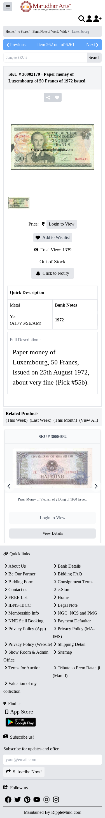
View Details (53, 533)
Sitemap (65, 652)
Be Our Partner (21, 574)
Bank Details (69, 566)
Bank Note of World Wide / (51, 32)
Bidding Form (20, 581)
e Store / (24, 32)
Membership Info (23, 613)
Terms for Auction (24, 667)
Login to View (61, 224)
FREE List (17, 597)
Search (94, 57)
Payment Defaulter (74, 620)
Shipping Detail (71, 644)
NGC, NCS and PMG (77, 613)
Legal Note (68, 605)
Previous (17, 44)
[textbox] (52, 367)
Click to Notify (56, 273)
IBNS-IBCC (19, 605)
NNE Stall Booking (25, 620)
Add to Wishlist (56, 237)
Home (63, 597)
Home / (11, 32)
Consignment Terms (75, 581)
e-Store (64, 589)
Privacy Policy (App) (27, 628)
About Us (17, 566)
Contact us (17, 589)
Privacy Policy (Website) (30, 644)
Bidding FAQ (70, 574)
